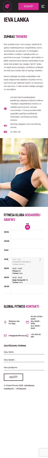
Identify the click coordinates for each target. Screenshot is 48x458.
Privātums (21, 388)
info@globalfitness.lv (18, 335)
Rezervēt (28, 6)
